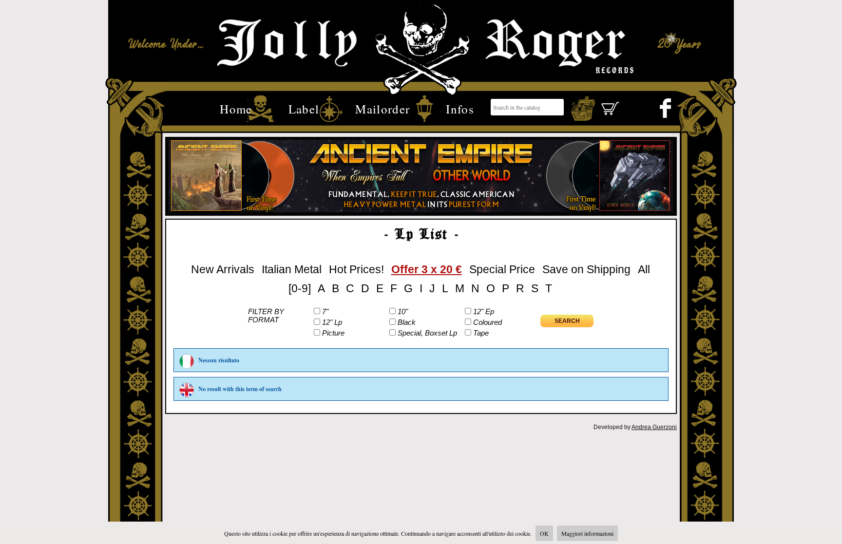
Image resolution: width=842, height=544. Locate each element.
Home (236, 108)
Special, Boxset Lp (427, 333)
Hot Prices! (356, 269)
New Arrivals (222, 269)
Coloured (487, 322)
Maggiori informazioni (587, 533)
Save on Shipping (586, 269)
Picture (333, 333)
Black (407, 322)
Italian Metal (292, 269)
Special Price (502, 269)
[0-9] (299, 288)
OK (544, 533)
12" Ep (483, 311)
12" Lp (332, 322)
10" (403, 311)
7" (325, 311)
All (644, 269)
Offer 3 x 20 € (426, 269)
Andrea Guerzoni (654, 427)
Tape (481, 333)
